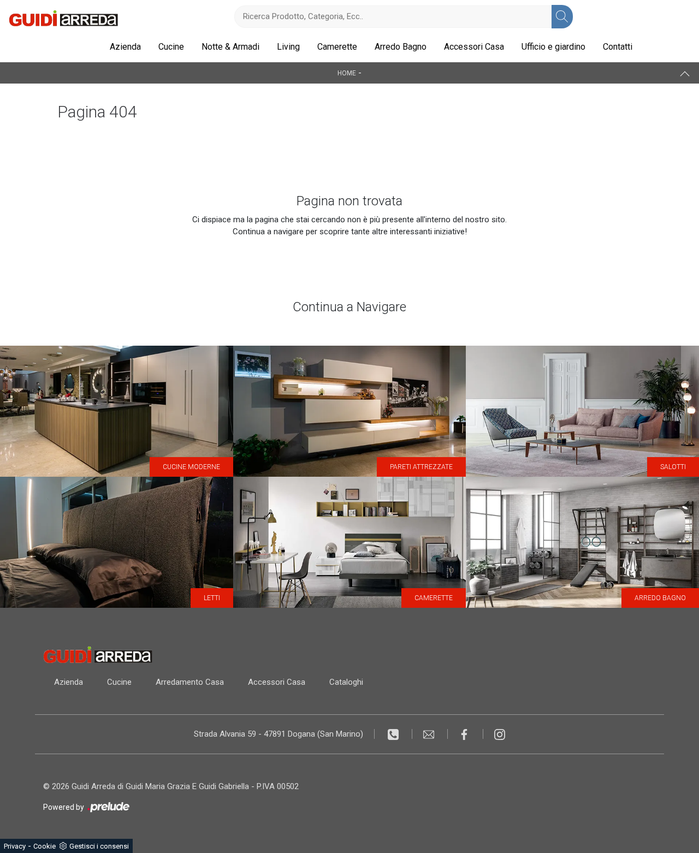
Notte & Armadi (230, 47)
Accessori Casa (474, 47)
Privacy (15, 846)
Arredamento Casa (190, 682)
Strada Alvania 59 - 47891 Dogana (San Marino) (278, 734)
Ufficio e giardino (553, 47)
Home (346, 73)
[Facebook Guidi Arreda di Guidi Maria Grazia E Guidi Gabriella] (465, 734)
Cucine (171, 47)
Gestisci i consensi (99, 846)
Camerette (337, 47)
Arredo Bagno (400, 47)
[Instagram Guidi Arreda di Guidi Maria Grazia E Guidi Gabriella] (499, 734)
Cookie (44, 846)
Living (288, 47)
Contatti (617, 47)
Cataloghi (346, 682)
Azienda (125, 47)
